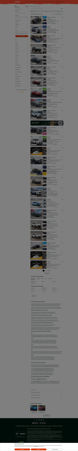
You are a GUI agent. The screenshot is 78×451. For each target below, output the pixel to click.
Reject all (38, 449)
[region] (39, 447)
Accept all (22, 449)
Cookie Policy (36, 446)
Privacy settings (55, 449)
